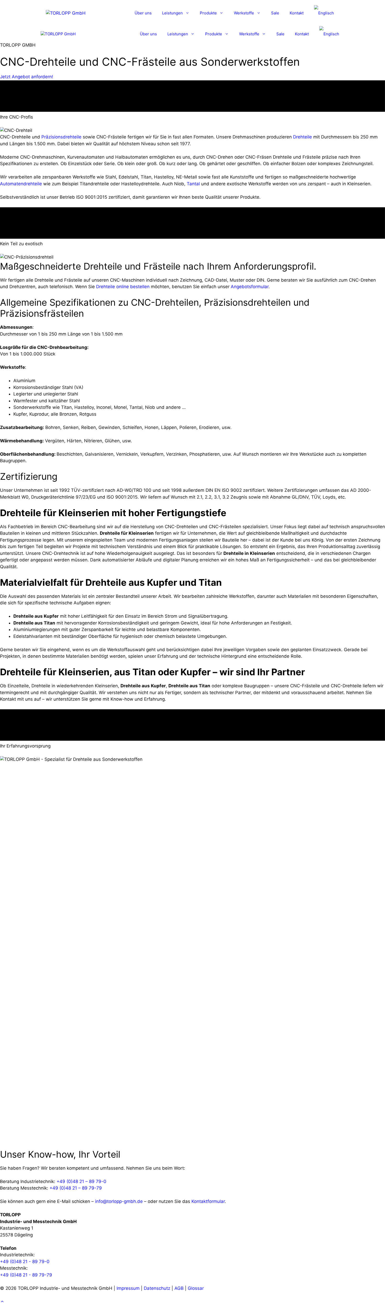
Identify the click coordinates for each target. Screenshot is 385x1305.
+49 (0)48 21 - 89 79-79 (26, 1275)
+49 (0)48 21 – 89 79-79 (76, 1188)
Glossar (196, 1288)
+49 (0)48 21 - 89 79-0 (25, 1261)
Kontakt (297, 12)
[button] (2, 1301)
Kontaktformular (208, 1201)
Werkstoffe (244, 12)
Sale (275, 12)
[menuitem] (324, 13)
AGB (179, 1288)
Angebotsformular (249, 286)
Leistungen (172, 12)
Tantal (193, 183)
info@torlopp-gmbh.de (119, 1201)
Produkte (208, 12)
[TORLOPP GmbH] (58, 34)
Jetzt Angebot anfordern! (26, 76)
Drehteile (302, 137)
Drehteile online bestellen (123, 286)
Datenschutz (157, 1288)
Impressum (128, 1288)
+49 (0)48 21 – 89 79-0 (81, 1181)
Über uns (143, 12)
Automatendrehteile (21, 183)
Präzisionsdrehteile (61, 137)
